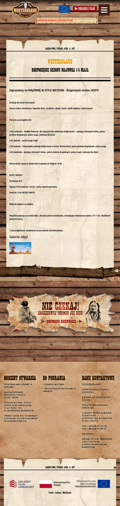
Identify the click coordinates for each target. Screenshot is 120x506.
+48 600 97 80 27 (97, 428)
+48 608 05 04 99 (97, 426)
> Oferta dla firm (53, 384)
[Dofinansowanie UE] (64, 9)
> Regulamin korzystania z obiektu (59, 390)
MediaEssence (66, 492)
